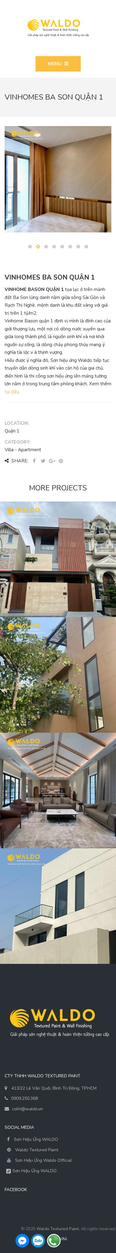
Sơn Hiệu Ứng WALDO (35, 1139)
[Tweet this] (43, 461)
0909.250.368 (24, 1098)
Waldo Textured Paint (36, 1150)
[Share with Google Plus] (52, 461)
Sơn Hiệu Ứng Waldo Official (43, 1160)
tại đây (12, 392)
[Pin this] (61, 461)
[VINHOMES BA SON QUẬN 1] (55, 179)
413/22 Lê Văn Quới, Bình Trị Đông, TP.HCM (54, 1088)
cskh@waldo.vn (27, 1109)
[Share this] (34, 461)
